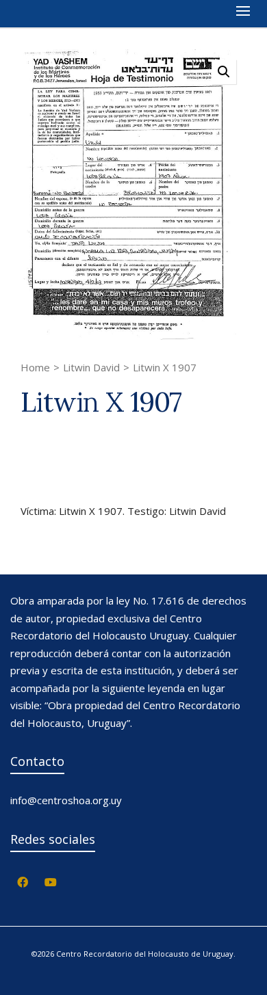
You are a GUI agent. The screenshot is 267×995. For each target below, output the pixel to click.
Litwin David (91, 367)
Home (35, 367)
